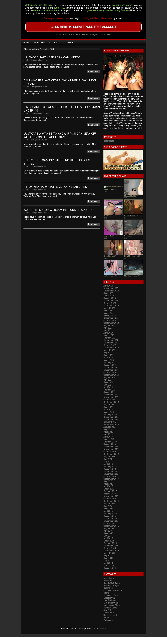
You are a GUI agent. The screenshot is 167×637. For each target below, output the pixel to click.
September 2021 (111, 375)
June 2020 (108, 407)
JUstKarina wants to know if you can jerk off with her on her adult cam (60, 135)
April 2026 (108, 286)
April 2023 (108, 333)
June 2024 (108, 310)
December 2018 (110, 446)
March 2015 (108, 541)
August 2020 (109, 404)
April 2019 (108, 437)
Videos (106, 617)
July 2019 (107, 429)
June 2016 (108, 508)
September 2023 (111, 323)
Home (26, 42)
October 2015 (109, 523)
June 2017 (108, 484)
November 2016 (110, 496)
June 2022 (108, 355)
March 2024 (108, 313)
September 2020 (111, 402)
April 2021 (108, 387)
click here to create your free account (83, 27)
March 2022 (108, 360)
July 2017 (107, 481)
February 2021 (110, 390)
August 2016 (109, 503)
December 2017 (110, 471)
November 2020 (110, 397)
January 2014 (109, 568)
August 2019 (109, 427)
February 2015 (110, 543)
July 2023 (107, 328)
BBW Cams (108, 580)
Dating (106, 593)
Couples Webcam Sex (113, 590)
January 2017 (109, 494)
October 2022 (109, 345)
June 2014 (108, 558)
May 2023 (108, 330)
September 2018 (111, 454)
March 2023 (108, 335)
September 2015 (111, 526)
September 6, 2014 (40, 189)
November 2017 (110, 474)
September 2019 (111, 424)
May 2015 (108, 536)
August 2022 (109, 350)
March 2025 (108, 295)
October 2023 (109, 320)
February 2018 (110, 466)
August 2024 (109, 308)
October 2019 (109, 422)
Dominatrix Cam (110, 595)
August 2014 (109, 553)
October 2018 (109, 451)
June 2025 (108, 293)
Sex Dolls (107, 610)
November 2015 (110, 521)
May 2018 (108, 461)
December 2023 (110, 318)
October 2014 (109, 548)
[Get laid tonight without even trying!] (123, 169)
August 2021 (109, 377)
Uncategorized (110, 615)
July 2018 (107, 459)
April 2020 (108, 409)
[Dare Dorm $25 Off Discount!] (123, 89)
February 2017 (110, 491)
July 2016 (107, 506)
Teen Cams (108, 612)
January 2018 (109, 469)
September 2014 (111, 550)
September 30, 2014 (40, 60)
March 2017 (108, 489)
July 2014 (107, 555)
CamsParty (70, 42)
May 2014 (108, 560)
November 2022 (110, 342)
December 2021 (110, 367)
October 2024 (109, 303)
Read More (93, 71)
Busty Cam (108, 588)
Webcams (108, 620)
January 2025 (109, 298)
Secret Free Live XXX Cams (46, 42)
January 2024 (109, 315)
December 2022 (110, 340)
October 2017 (109, 476)
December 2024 (110, 300)
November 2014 (110, 545)
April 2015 (108, 538)
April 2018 (108, 464)
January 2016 (109, 516)
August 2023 (109, 325)
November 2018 (110, 449)
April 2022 (108, 357)
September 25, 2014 (40, 87)
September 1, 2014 (40, 213)
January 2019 (109, 444)
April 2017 (108, 486)
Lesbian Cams (110, 598)
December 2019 (110, 417)
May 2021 (108, 385)
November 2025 (110, 288)
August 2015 (109, 528)
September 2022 (111, 347)
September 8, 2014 (40, 166)
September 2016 (111, 501)
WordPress (101, 628)
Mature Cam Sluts (111, 605)
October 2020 (109, 399)
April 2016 (108, 511)
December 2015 (110, 518)
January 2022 (109, 365)
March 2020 (108, 412)
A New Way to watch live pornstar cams (55, 187)
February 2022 (110, 362)
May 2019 (108, 434)
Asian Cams (108, 578)
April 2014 (108, 563)
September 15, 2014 (40, 113)
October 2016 (109, 498)
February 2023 (110, 338)
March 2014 (108, 565)
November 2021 (110, 370)
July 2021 (107, 380)
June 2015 (108, 533)
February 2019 (110, 442)
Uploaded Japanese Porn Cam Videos (51, 57)
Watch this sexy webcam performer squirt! (57, 210)
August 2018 (109, 456)
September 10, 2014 (40, 140)
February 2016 (110, 513)
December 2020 (110, 394)
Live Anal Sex (109, 600)
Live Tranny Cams (111, 603)
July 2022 (107, 352)
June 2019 (108, 432)
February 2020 (110, 414)
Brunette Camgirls (111, 585)
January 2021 (109, 392)
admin (28, 60)
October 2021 (109, 372)
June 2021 (108, 382)
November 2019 (110, 419)
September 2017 (111, 479)
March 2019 (108, 439)
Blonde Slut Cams (111, 583)
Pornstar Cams (110, 608)
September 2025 (111, 291)
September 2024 (111, 305)
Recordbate (108, 141)
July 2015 (107, 531)
